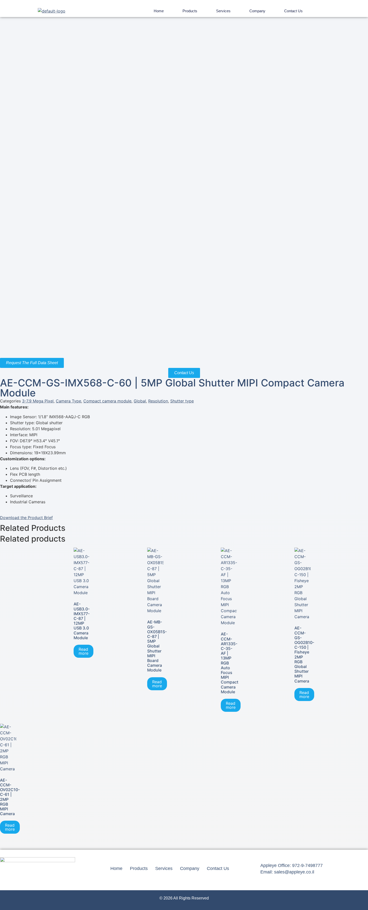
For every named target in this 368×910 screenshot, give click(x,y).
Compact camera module (107, 400)
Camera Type (68, 400)
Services (223, 11)
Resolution (158, 400)
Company (257, 11)
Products (189, 11)
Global (140, 400)
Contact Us (293, 11)
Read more (83, 651)
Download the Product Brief (26, 517)
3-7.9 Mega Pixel (38, 400)
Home (159, 11)
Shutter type (182, 400)
